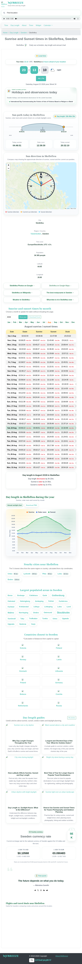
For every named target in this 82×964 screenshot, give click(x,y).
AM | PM (41, 78)
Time (6, 25)
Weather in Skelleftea (21, 300)
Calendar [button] (47, 25)
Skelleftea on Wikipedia (21, 293)
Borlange (20, 595)
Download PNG (31, 505)
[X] (38, 890)
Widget (38, 25)
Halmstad (11, 601)
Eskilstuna (33, 595)
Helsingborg (25, 601)
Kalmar (51, 601)
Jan (8, 322)
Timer (31, 25)
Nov (67, 322)
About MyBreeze (61, 956)
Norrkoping (23, 613)
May (32, 322)
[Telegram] (35, 890)
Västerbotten (36, 234)
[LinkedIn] (44, 890)
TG (32, 960)
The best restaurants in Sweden (59, 293)
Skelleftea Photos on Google (21, 286)
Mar (20, 322)
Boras (10, 595)
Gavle (45, 595)
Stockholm (63, 612)
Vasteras (22, 624)
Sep (55, 322)
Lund (69, 607)
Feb (14, 322)
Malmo (11, 613)
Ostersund (48, 612)
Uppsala (65, 619)
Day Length (15, 25)
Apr (26, 322)
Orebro (36, 613)
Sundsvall (11, 619)
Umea (55, 619)
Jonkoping (39, 601)
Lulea (59, 607)
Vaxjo (33, 624)
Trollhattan (33, 618)
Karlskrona (63, 601)
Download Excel (34, 317)
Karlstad (11, 607)
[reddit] (47, 890)
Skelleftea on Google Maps (59, 286)
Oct (61, 322)
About (24, 25)
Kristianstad (24, 607)
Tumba (45, 618)
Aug (49, 322)
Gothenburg (58, 595)
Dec (73, 322)
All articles (71, 718)
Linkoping (48, 607)
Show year (23, 317)
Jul (43, 322)
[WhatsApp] (41, 890)
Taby (22, 619)
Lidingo (37, 607)
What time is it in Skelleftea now (59, 300)
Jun (38, 322)
